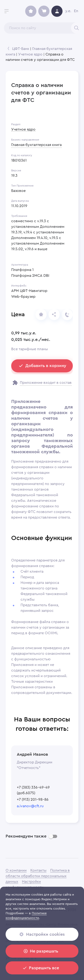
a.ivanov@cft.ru (30, 806)
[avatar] (57, 11)
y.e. (68, 11)
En (76, 11)
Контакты (38, 870)
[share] (41, 314)
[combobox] (43, 28)
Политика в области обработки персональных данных (38, 876)
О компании (16, 870)
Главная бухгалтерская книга (36, 145)
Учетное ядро (30, 54)
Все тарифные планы (29, 349)
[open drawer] (6, 11)
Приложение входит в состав (46, 382)
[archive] (30, 11)
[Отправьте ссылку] (54, 314)
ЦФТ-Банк (20, 49)
